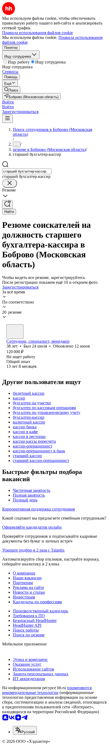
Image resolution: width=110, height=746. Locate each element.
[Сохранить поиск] (7, 204)
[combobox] (27, 171)
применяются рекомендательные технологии (47, 690)
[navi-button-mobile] (7, 118)
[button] (8, 102)
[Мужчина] (14, 331)
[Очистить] (9, 183)
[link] (11, 89)
